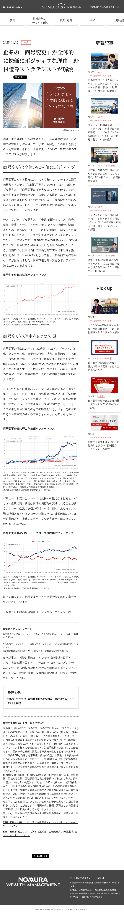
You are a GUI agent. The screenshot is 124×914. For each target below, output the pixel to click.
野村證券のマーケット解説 (39, 20)
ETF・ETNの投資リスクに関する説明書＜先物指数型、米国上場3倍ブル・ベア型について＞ (40, 833)
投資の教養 (66, 20)
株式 (92, 20)
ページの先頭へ (120, 883)
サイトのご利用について (81, 878)
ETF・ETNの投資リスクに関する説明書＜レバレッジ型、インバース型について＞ (40, 824)
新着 (12, 20)
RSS (98, 878)
